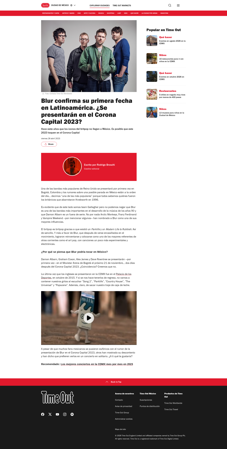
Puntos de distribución (150, 407)
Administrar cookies (123, 419)
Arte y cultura (89, 13)
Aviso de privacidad (123, 407)
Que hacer (134, 13)
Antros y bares (68, 13)
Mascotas (164, 13)
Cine (79, 13)
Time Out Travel (171, 410)
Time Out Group (122, 413)
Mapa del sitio (120, 430)
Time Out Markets (122, 6)
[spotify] (72, 414)
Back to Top (116, 382)
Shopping (110, 13)
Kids (125, 13)
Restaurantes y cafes (50, 13)
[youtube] (57, 414)
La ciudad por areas (149, 13)
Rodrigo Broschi (106, 165)
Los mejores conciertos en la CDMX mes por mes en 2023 (97, 364)
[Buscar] (169, 5)
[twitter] (50, 414)
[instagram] (64, 414)
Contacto (119, 400)
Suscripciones (146, 400)
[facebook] (42, 414)
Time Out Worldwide (173, 403)
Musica (101, 13)
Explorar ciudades (100, 6)
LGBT (119, 13)
